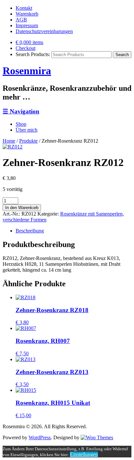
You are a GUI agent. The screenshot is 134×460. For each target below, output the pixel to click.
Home (9, 141)
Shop (21, 124)
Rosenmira (27, 71)
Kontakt (24, 8)
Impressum (27, 25)
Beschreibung (30, 230)
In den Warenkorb (21, 207)
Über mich (26, 130)
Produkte (28, 141)
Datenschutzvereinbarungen (44, 31)
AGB (21, 19)
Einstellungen (84, 454)
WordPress (40, 437)
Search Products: (33, 54)
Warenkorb (27, 14)
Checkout (25, 48)
